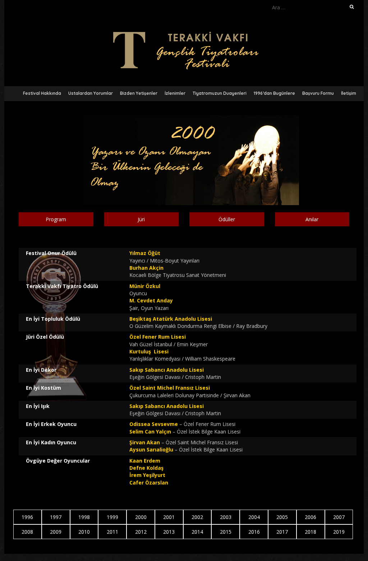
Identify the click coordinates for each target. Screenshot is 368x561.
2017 (282, 531)
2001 (169, 517)
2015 (225, 531)
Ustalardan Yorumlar (90, 93)
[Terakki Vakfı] (184, 32)
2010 (84, 531)
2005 (282, 517)
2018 (310, 531)
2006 (310, 517)
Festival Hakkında (42, 93)
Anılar (311, 219)
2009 (55, 531)
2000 (141, 517)
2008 (27, 531)
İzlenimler (175, 93)
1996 (27, 517)
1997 (55, 517)
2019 (339, 531)
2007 (339, 517)
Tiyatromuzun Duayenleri (220, 93)
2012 (141, 531)
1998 (84, 517)
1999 (112, 517)
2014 (197, 531)
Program (56, 219)
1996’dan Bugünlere (274, 93)
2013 (169, 531)
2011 (112, 531)
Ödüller (226, 219)
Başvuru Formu (318, 93)
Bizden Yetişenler (138, 93)
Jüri (141, 219)
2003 (225, 517)
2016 (254, 531)
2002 (197, 517)
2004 (254, 517)
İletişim (348, 93)
